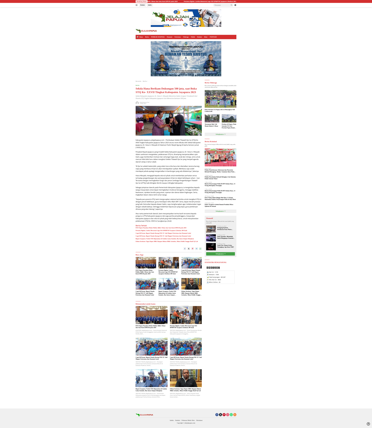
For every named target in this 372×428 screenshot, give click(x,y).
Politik (193, 37)
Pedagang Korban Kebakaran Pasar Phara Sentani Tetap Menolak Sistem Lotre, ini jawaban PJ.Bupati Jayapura (224, 228)
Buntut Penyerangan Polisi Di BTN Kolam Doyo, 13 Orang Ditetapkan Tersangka (220, 184)
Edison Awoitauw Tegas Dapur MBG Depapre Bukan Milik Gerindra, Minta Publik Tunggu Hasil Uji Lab (167, 241)
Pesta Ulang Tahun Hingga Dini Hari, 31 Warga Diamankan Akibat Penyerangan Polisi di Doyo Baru (220, 198)
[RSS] (234, 414)
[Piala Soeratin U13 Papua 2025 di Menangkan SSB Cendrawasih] (220, 99)
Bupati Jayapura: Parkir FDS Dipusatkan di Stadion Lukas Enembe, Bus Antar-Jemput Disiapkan (165, 238)
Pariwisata (178, 37)
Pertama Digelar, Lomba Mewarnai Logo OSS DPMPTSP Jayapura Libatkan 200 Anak (171, 1)
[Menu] (137, 5)
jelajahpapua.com (144, 102)
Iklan (205, 37)
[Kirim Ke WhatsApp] (200, 248)
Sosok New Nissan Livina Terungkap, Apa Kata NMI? (225, 246)
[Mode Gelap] (235, 5)
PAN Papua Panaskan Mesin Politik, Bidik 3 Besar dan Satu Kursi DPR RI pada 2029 (161, 228)
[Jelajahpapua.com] (146, 31)
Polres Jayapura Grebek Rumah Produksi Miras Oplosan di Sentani (219, 205)
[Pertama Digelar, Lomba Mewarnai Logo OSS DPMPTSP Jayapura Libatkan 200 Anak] (168, 263)
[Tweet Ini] (188, 248)
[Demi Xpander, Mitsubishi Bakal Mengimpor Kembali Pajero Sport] (211, 238)
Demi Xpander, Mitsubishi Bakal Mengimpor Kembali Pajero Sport (225, 237)
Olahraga (186, 37)
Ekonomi (169, 37)
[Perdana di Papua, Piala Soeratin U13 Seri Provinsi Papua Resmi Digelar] (229, 118)
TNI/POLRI (213, 37)
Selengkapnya (220, 134)
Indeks (150, 5)
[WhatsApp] (231, 414)
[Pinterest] (224, 414)
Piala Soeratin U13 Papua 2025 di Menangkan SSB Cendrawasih (220, 110)
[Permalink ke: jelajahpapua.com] (137, 103)
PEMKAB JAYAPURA (158, 37)
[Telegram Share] (196, 248)
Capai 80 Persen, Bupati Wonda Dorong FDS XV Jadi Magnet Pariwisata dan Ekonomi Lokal (235, 1)
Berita (147, 37)
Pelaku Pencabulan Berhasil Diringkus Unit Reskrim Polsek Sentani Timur (220, 177)
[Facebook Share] (184, 248)
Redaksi (142, 5)
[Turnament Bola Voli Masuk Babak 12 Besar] (212, 118)
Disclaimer (199, 420)
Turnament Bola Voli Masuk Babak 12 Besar (211, 125)
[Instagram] (227, 414)
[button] (231, 5)
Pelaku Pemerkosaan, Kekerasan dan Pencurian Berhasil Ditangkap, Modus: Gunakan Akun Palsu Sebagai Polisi (219, 171)
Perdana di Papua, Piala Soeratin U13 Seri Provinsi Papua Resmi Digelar (229, 126)
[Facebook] (216, 414)
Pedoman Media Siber (188, 420)
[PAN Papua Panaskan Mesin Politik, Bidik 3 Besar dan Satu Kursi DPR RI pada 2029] (146, 263)
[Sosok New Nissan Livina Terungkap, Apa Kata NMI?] (211, 246)
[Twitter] (220, 414)
